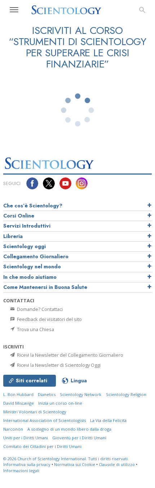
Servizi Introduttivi (26, 225)
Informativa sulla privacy (26, 464)
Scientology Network (80, 394)
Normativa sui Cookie (74, 464)
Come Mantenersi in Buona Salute (45, 287)
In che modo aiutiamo (30, 277)
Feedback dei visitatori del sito (49, 319)
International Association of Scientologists (44, 420)
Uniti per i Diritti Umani (25, 437)
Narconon (13, 429)
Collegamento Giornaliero (35, 256)
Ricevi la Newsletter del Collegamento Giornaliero (69, 355)
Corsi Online (18, 215)
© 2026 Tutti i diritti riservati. (66, 458)
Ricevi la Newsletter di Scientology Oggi (58, 365)
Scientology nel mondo (32, 266)
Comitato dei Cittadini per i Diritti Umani (42, 446)
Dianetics (47, 394)
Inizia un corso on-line (60, 403)
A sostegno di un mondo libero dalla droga (69, 429)
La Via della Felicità (108, 420)
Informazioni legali (21, 470)
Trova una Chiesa (35, 329)
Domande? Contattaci (39, 309)
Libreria (13, 236)
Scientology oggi (24, 246)
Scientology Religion (126, 394)
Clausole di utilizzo (117, 464)
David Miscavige (18, 403)
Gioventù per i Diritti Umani (79, 437)
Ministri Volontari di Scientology (34, 411)
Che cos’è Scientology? (32, 205)
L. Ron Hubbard (18, 394)
